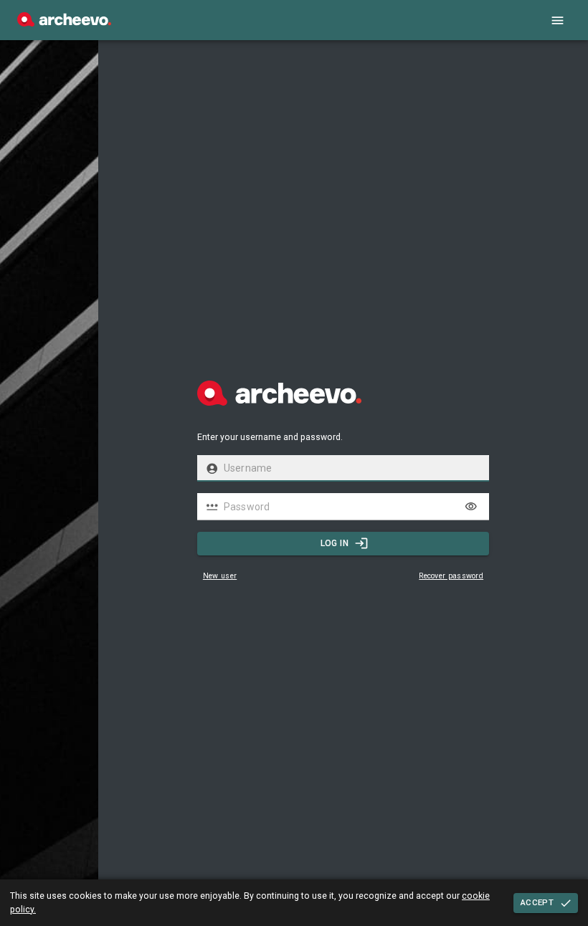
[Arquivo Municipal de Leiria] (64, 23)
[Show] (471, 507)
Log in (334, 543)
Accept (537, 902)
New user (220, 576)
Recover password (451, 576)
